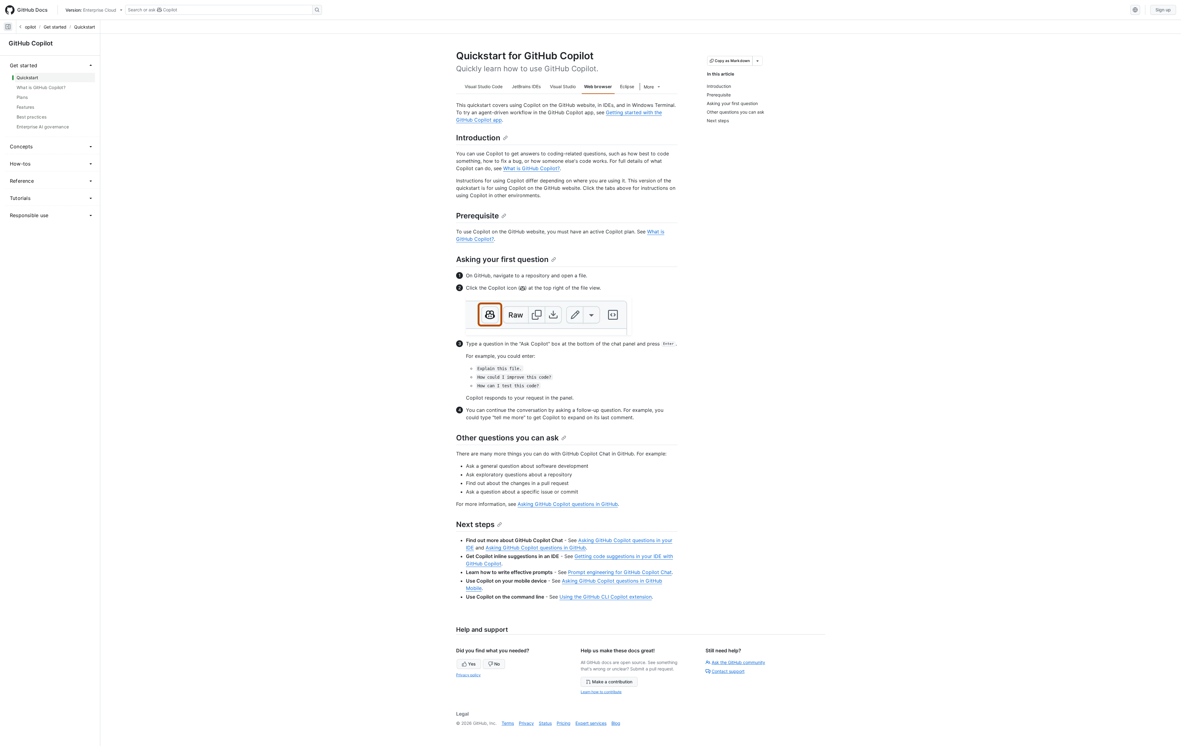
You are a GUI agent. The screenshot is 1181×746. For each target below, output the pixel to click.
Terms (508, 723)
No (497, 663)
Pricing (564, 723)
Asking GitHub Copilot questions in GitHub (568, 504)
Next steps (475, 524)
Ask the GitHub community (738, 662)
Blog (615, 723)
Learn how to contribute (601, 691)
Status (545, 723)
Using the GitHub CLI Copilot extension (605, 597)
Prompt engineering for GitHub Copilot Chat (620, 572)
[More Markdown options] (757, 61)
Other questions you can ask (507, 437)
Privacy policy (468, 675)
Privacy (526, 723)
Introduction (478, 137)
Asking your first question (502, 259)
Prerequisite (477, 215)
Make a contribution (612, 681)
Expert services (590, 723)
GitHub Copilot (31, 43)
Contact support (728, 671)
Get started (55, 26)
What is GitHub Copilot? (531, 168)
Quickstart (84, 26)
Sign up (1163, 9)
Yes (472, 663)
